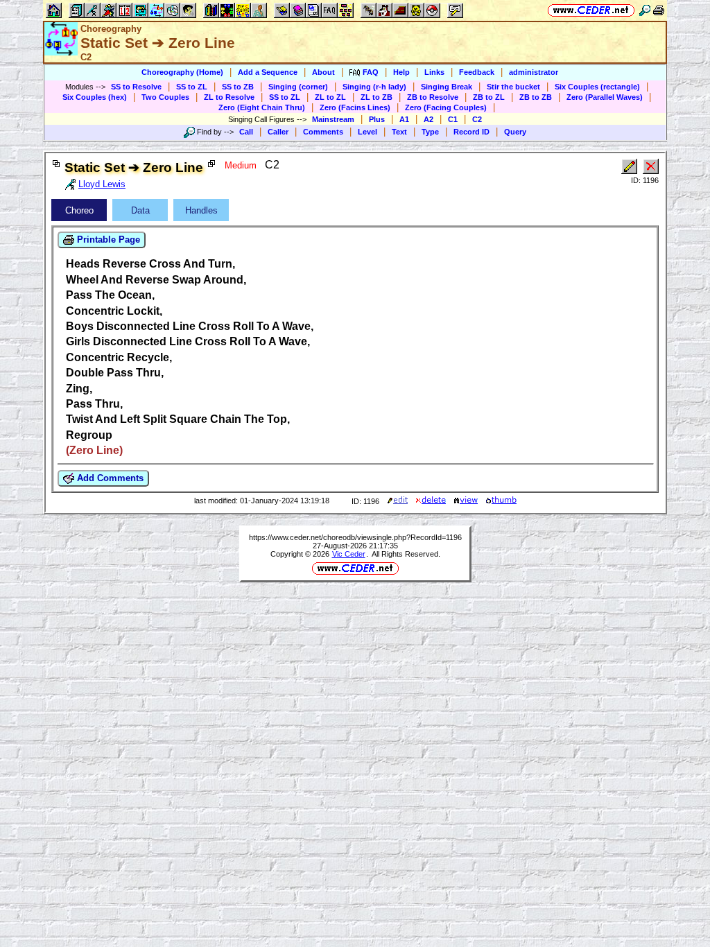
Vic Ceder (348, 554)
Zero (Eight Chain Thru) (261, 107)
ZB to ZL (489, 97)
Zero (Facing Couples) (446, 107)
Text (399, 132)
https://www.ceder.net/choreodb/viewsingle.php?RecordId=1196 (355, 537)
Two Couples (165, 97)
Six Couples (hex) (94, 97)
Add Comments (109, 478)
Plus (377, 119)
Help (401, 72)
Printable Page (107, 239)
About (323, 72)
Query (515, 132)
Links (434, 72)
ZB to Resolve (432, 97)
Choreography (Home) (182, 72)
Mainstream (333, 119)
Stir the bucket (513, 86)
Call (246, 132)
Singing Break (446, 86)
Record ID (471, 132)
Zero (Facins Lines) (355, 107)
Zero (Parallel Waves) (604, 97)
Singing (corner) (298, 86)
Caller (278, 132)
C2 (477, 119)
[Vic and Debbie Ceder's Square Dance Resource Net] (591, 10)
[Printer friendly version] (658, 10)
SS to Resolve (136, 86)
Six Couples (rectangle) (597, 86)
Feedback (476, 72)
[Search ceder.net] (644, 10)
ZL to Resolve (229, 97)
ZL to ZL (330, 97)
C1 (453, 119)
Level (367, 132)
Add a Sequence (267, 72)
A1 (404, 119)
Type (430, 132)
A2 (428, 119)
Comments (323, 132)
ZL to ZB (376, 97)
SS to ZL (191, 86)
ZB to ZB (535, 97)
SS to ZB (238, 86)
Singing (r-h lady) (374, 86)
